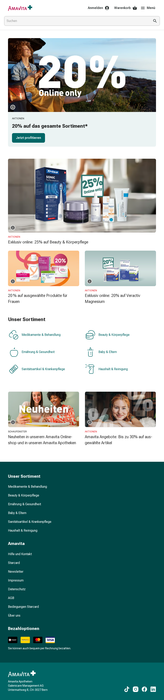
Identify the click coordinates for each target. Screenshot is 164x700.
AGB (11, 598)
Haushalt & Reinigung (113, 369)
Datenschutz (17, 589)
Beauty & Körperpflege (114, 335)
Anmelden (95, 8)
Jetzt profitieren (28, 138)
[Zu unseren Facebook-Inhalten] (144, 689)
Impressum (16, 580)
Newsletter (15, 571)
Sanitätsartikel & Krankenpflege (43, 369)
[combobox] (76, 21)
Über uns (14, 615)
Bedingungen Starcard (23, 607)
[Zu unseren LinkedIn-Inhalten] (153, 689)
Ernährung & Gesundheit (38, 352)
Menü (151, 8)
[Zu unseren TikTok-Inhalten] (127, 689)
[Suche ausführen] (155, 21)
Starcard (14, 563)
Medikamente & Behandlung (41, 335)
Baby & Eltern (107, 352)
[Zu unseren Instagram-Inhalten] (135, 689)
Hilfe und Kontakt (20, 554)
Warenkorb (122, 8)
